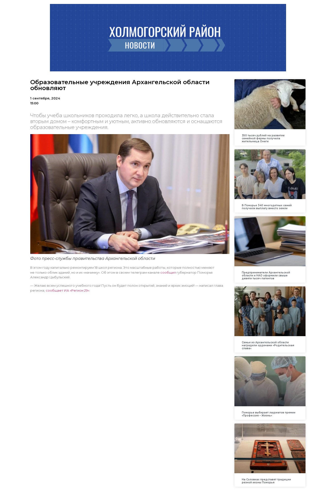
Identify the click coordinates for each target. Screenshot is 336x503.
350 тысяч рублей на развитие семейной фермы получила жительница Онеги (263, 138)
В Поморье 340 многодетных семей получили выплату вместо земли (267, 207)
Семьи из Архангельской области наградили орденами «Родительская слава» (268, 345)
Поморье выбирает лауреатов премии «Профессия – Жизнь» (268, 414)
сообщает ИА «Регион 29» (67, 290)
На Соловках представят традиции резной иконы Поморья (266, 481)
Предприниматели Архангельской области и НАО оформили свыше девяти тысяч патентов (266, 275)
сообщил (168, 272)
